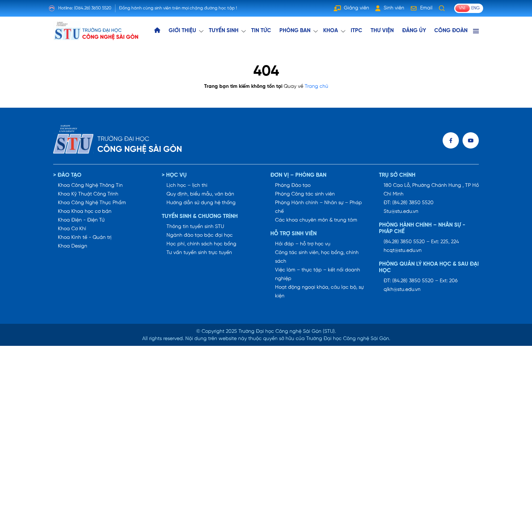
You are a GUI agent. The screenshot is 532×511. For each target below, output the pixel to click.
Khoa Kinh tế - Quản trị (84, 237)
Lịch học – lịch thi (186, 185)
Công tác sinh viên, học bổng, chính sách (317, 257)
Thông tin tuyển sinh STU (195, 226)
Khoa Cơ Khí (72, 229)
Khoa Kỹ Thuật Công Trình (88, 194)
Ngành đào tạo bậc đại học (199, 235)
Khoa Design (72, 246)
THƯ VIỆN (382, 31)
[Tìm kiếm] (442, 8)
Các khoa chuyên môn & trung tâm (316, 220)
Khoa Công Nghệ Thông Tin (90, 185)
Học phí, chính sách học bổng (201, 244)
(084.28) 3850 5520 (92, 8)
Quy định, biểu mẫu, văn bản (200, 194)
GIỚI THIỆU (182, 31)
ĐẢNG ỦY (414, 31)
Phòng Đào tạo (293, 185)
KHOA (330, 31)
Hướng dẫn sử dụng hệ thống (201, 203)
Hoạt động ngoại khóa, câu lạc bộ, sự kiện (319, 292)
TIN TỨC (261, 31)
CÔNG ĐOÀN (451, 31)
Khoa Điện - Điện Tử (81, 220)
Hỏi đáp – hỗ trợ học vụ (302, 244)
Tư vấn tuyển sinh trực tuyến (199, 253)
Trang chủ (316, 86)
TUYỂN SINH (223, 31)
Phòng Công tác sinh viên (305, 194)
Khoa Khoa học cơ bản (84, 211)
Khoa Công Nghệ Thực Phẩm (92, 203)
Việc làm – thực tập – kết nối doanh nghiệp (317, 274)
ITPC (356, 31)
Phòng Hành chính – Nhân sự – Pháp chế (318, 207)
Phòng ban (295, 31)
